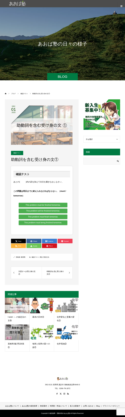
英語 (41, 257)
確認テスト (17, 153)
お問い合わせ (88, 406)
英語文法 (46, 257)
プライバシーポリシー (111, 406)
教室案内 (43, 406)
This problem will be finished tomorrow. (43, 211)
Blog (98, 406)
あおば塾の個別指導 (29, 406)
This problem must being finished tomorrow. (43, 223)
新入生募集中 (75, 406)
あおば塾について (12, 406)
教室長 (23, 257)
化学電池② (62, 344)
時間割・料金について (58, 406)
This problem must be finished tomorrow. (43, 205)
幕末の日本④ (38, 317)
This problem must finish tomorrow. (43, 217)
